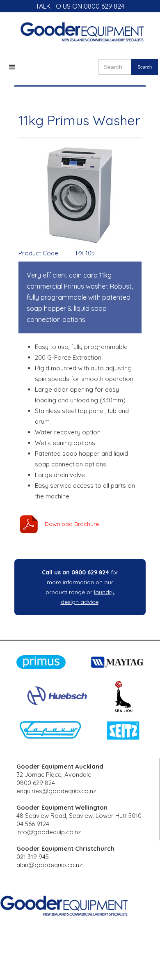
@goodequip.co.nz (55, 865)
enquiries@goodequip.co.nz (56, 791)
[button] (12, 67)
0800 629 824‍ (35, 783)
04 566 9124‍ (32, 824)
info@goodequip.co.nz (48, 832)
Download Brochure (72, 524)
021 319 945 (32, 857)
